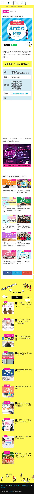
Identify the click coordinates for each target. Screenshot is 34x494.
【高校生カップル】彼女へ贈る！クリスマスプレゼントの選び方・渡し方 (23, 455)
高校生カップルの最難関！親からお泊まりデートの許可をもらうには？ (23, 404)
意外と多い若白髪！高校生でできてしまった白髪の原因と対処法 (23, 338)
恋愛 (5, 302)
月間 (27, 297)
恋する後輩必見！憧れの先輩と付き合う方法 (23, 354)
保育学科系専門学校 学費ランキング (23, 387)
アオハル (11, 491)
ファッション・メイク (9, 335)
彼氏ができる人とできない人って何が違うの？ (23, 437)
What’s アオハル (4, 485)
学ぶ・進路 (7, 369)
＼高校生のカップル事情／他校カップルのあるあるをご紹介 (23, 421)
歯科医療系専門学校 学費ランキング (23, 370)
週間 (17, 297)
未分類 (7, 421)
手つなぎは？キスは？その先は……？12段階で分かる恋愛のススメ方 (23, 304)
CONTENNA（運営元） (25, 485)
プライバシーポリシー (14, 485)
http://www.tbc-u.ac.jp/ (19, 93)
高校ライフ (7, 321)
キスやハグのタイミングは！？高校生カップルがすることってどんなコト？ (23, 321)
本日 (6, 297)
